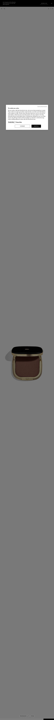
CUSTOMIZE (22, 126)
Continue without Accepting (42, 106)
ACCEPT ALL (36, 126)
